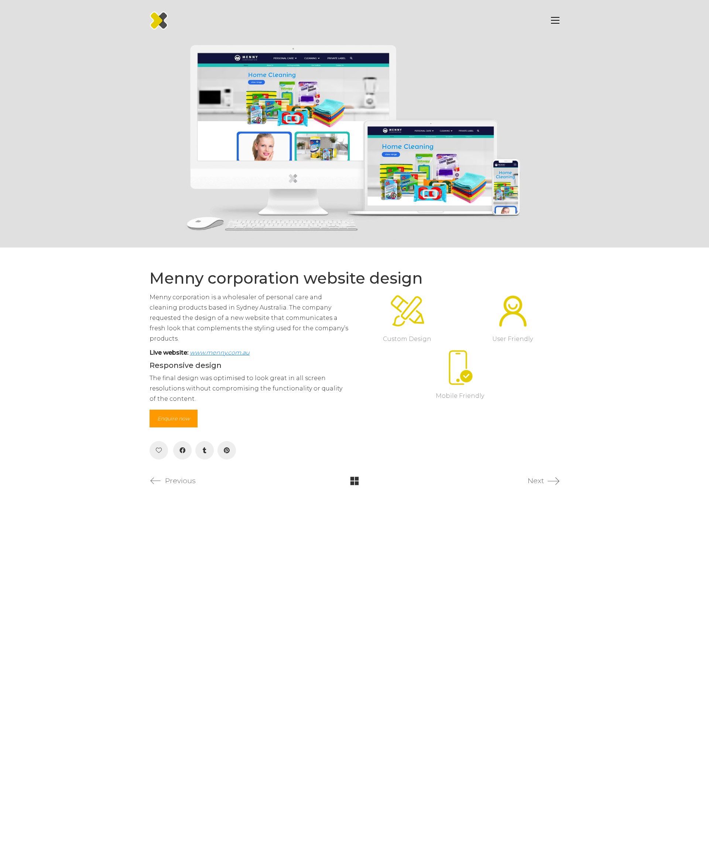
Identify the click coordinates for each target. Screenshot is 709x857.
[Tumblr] (204, 450)
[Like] (159, 450)
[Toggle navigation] (553, 20)
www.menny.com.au (220, 352)
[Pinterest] (227, 450)
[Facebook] (182, 450)
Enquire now (173, 418)
